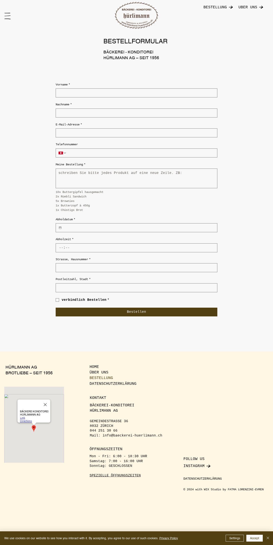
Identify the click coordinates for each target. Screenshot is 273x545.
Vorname (63, 84)
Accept (254, 538)
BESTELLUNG (101, 378)
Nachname (64, 104)
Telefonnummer (67, 144)
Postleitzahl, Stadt (73, 279)
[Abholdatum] (60, 227)
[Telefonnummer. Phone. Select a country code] (62, 153)
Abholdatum (65, 219)
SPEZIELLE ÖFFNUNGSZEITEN (115, 475)
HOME (94, 367)
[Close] (267, 538)
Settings (234, 538)
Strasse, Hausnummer (73, 259)
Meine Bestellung (71, 164)
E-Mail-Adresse (69, 124)
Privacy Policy (168, 538)
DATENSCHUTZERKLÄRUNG (113, 384)
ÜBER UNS (99, 372)
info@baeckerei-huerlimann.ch (132, 436)
